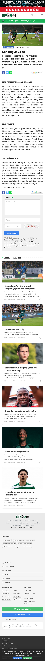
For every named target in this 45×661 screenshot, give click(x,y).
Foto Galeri (9, 567)
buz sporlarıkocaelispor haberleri (24, 540)
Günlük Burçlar (28, 604)
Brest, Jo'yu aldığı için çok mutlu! (20, 411)
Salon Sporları (17, 593)
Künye (7, 578)
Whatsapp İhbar (23, 609)
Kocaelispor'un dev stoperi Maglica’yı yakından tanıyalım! (19, 287)
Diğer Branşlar (17, 599)
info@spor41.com (10, 619)
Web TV (7, 563)
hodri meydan (26, 547)
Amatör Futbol (7, 596)
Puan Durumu (28, 599)
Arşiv (6, 574)
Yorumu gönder (11, 233)
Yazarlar (7, 571)
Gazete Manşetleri (29, 601)
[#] (22, 517)
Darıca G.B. (6, 594)
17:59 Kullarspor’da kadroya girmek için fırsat (22, 20)
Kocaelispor (9, 47)
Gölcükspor (6, 599)
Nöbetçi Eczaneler (29, 593)
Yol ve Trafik (27, 591)
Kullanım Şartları (7, 643)
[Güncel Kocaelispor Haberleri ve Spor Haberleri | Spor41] (8, 15)
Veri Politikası (6, 641)
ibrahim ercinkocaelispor (11, 547)
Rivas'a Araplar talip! (14, 329)
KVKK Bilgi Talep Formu (9, 648)
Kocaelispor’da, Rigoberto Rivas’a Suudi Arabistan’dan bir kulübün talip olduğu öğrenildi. (21, 333)
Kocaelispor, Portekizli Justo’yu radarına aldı (19, 493)
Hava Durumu (28, 596)
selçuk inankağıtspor (25, 543)
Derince (15, 591)
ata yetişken (7, 540)
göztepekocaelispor (9, 543)
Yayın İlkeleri (6, 638)
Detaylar (16, 658)
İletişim (7, 582)
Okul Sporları (17, 596)
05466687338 (24, 614)
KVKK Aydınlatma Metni (9, 646)
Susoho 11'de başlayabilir (16, 451)
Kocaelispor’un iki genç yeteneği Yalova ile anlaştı (20, 369)
